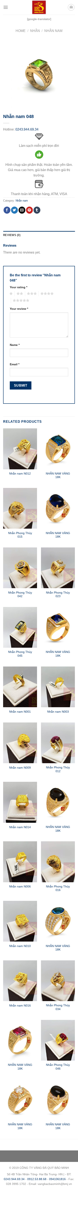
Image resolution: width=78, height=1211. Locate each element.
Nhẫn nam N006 (20, 886)
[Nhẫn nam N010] (20, 921)
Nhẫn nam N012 (20, 473)
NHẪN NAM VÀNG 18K (58, 475)
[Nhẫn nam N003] (58, 686)
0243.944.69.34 (26, 129)
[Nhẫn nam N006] (20, 861)
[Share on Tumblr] (36, 210)
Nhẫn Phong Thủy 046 (58, 1066)
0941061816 (57, 1179)
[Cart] (71, 7)
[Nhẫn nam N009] (20, 742)
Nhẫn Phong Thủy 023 (58, 594)
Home (21, 31)
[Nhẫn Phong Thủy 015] (20, 508)
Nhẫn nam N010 (20, 946)
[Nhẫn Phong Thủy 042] (20, 567)
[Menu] (5, 7)
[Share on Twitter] (14, 210)
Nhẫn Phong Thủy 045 (20, 653)
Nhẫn (35, 31)
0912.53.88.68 (36, 1179)
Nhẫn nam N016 (20, 1005)
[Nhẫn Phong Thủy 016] (58, 861)
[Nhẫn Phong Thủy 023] (58, 567)
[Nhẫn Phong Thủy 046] (58, 1040)
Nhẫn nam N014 (20, 827)
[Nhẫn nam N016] (20, 980)
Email (14, 364)
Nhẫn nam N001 (20, 711)
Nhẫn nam (53, 31)
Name (15, 345)
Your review (19, 308)
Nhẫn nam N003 (58, 711)
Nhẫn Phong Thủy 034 (58, 1007)
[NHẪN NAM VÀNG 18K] (58, 448)
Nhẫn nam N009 (20, 767)
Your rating (18, 287)
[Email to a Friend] (22, 210)
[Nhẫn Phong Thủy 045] (20, 627)
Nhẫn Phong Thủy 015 (20, 535)
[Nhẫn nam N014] (20, 802)
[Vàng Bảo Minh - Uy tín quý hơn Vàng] (39, 7)
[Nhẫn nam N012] (20, 448)
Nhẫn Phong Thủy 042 (20, 594)
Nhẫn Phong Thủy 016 (58, 888)
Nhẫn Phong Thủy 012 (58, 769)
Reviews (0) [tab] (11, 235)
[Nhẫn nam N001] (20, 686)
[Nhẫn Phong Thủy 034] (58, 980)
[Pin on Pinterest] (29, 210)
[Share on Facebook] (7, 210)
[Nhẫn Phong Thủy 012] (58, 742)
